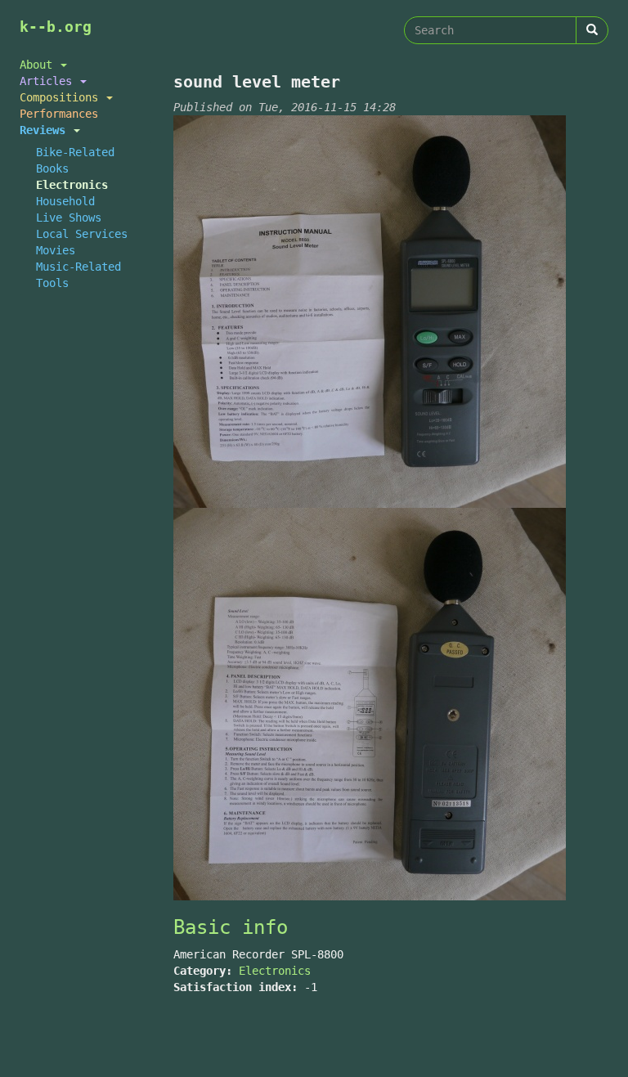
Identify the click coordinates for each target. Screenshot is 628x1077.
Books (52, 168)
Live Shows (68, 217)
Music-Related (78, 266)
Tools (52, 282)
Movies (55, 250)
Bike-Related (75, 152)
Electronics (72, 184)
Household (65, 201)
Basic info (230, 927)
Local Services (82, 233)
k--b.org (56, 26)
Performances (59, 113)
